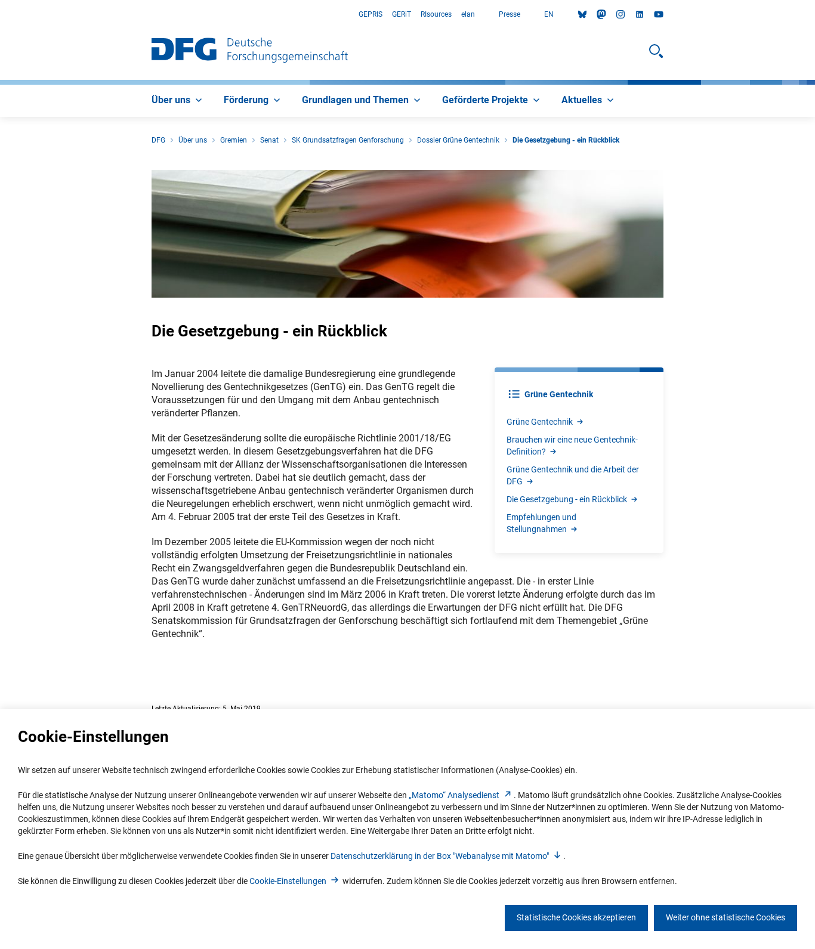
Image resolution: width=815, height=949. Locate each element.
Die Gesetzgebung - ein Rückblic (567, 499)
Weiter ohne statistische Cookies (725, 917)
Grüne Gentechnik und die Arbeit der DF (573, 475)
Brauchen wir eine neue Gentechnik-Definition (572, 445)
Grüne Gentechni (540, 421)
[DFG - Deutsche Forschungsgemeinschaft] (250, 51)
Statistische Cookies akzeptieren (576, 917)
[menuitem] (178, 101)
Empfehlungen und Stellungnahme (541, 523)
